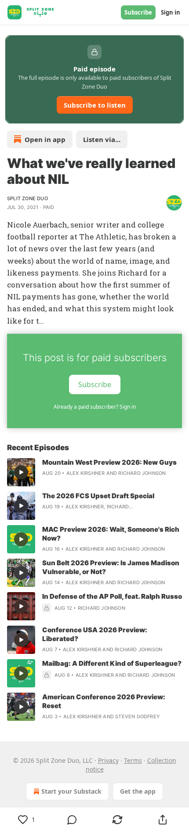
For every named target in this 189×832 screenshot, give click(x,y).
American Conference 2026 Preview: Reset (103, 701)
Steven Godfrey (137, 716)
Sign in (170, 12)
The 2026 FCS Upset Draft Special (98, 496)
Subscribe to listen (95, 105)
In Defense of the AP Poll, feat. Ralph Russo (112, 596)
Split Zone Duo (27, 198)
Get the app (138, 791)
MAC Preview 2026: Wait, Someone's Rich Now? (110, 533)
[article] (94, 472)
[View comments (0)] (71, 819)
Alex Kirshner (85, 473)
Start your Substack (71, 791)
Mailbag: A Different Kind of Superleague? (112, 663)
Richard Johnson (142, 473)
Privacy (108, 760)
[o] (21, 472)
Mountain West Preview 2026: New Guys (109, 462)
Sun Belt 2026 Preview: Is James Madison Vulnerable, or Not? (110, 567)
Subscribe (138, 12)
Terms (133, 760)
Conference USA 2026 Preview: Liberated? (94, 634)
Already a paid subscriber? (95, 406)
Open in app (45, 139)
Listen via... (101, 139)
